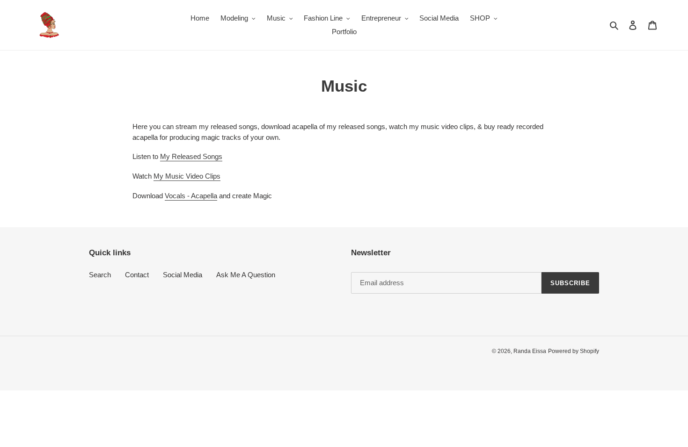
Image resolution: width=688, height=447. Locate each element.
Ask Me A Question (245, 275)
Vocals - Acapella (191, 196)
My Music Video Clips (187, 176)
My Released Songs (191, 156)
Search (100, 275)
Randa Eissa (529, 351)
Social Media (182, 275)
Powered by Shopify (573, 351)
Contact (137, 275)
